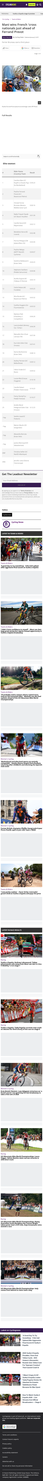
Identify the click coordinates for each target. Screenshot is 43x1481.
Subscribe (32, 4)
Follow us (26, 48)
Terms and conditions (9, 1435)
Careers (5, 1457)
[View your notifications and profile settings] (26, 5)
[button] (40, 5)
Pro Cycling (5, 19)
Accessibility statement (10, 1453)
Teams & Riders (16, 19)
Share (7, 48)
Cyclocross (7, 515)
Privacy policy (6, 1444)
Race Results (7, 37)
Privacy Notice (28, 493)
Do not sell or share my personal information (17, 1466)
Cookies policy (7, 1448)
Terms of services (26, 491)
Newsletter (37, 48)
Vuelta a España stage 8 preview (24, 14)
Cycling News (19, 37)
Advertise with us (8, 1461)
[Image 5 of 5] (36, 78)
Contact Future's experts (10, 1439)
